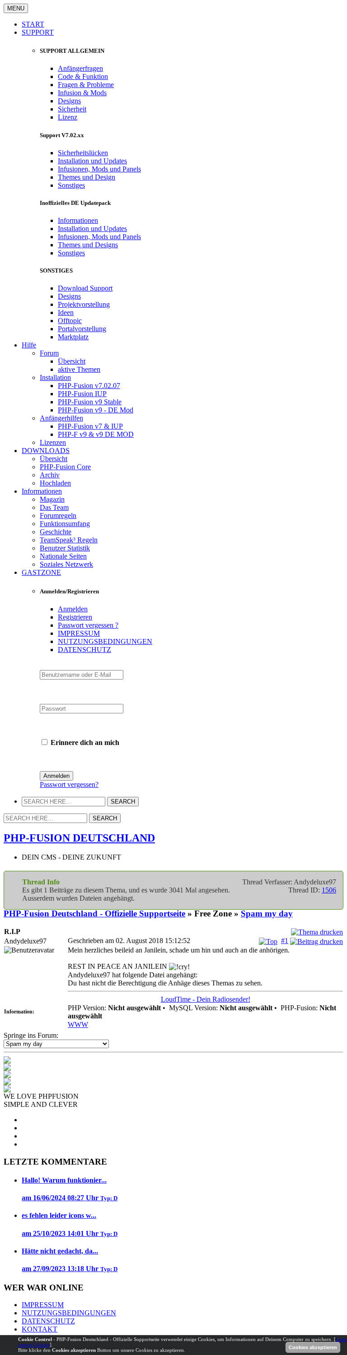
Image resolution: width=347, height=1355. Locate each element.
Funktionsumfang (65, 523)
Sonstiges (71, 185)
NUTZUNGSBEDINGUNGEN (105, 641)
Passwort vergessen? (69, 784)
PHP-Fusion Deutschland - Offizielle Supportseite (94, 913)
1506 (329, 890)
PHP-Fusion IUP (82, 394)
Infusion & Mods (82, 93)
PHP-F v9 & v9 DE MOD (96, 434)
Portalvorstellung (82, 329)
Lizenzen (53, 442)
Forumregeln (58, 515)
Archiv (50, 475)
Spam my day (267, 913)
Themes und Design (86, 177)
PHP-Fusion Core (65, 467)
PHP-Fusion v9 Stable (90, 402)
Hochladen (55, 483)
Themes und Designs (88, 245)
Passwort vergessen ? (88, 625)
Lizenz (67, 117)
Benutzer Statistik (65, 548)
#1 (284, 940)
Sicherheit (72, 109)
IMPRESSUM (79, 633)
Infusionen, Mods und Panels (99, 169)
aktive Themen (79, 369)
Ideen (66, 312)
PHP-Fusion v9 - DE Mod (95, 410)
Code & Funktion (83, 76)
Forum (49, 353)
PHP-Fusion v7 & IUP (90, 426)
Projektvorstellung (84, 304)
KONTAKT (39, 1329)
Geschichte (55, 532)
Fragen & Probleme (86, 84)
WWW (78, 1024)
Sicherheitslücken (83, 153)
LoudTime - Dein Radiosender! (205, 999)
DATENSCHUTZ (84, 649)
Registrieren (75, 617)
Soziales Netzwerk (66, 564)
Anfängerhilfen (61, 418)
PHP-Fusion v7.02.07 (89, 385)
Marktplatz (73, 337)
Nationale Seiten (63, 556)
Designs (69, 101)
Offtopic (70, 320)
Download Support (85, 288)
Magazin (52, 499)
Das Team (54, 507)
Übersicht (71, 361)
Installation (55, 377)
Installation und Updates (92, 161)
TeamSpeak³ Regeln (69, 540)
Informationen (78, 220)
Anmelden (73, 609)
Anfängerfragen (80, 68)
